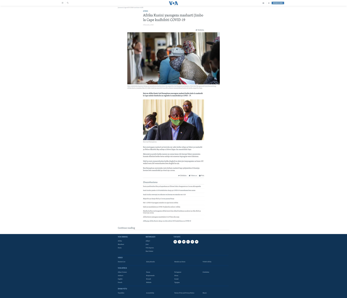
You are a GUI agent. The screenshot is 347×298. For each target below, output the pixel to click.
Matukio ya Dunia (179, 262)
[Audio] (269, 3)
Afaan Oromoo (122, 272)
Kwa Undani (149, 251)
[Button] (200, 30)
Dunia (120, 248)
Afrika (145, 11)
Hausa (148, 272)
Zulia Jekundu (150, 262)
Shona (176, 275)
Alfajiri (148, 241)
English (120, 279)
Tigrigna (177, 282)
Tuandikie (121, 293)
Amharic (120, 275)
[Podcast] (192, 241)
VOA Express (150, 248)
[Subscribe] (196, 241)
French (120, 282)
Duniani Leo (121, 262)
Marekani (121, 244)
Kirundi (148, 279)
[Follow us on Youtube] (184, 241)
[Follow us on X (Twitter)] (179, 241)
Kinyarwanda (150, 275)
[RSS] (188, 241)
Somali (176, 279)
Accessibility (150, 293)
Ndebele (148, 282)
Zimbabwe (206, 272)
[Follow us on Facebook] (175, 241)
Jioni (147, 244)
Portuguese (177, 272)
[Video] (263, 3)
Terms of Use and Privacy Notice (184, 293)
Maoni (205, 293)
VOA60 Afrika (207, 262)
